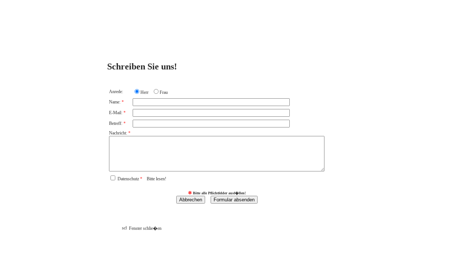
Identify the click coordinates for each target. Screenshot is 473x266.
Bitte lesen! (156, 178)
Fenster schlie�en (144, 228)
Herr (144, 92)
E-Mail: (117, 112)
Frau (164, 92)
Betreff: (117, 123)
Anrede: (116, 91)
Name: (116, 102)
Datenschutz (141, 178)
